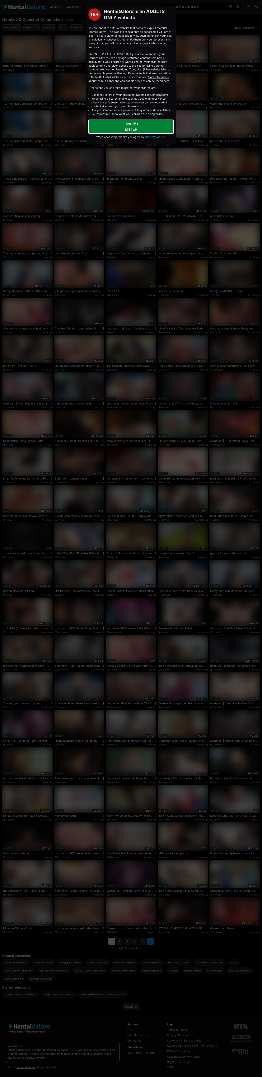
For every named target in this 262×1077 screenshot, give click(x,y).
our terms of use (155, 137)
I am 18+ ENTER (131, 127)
